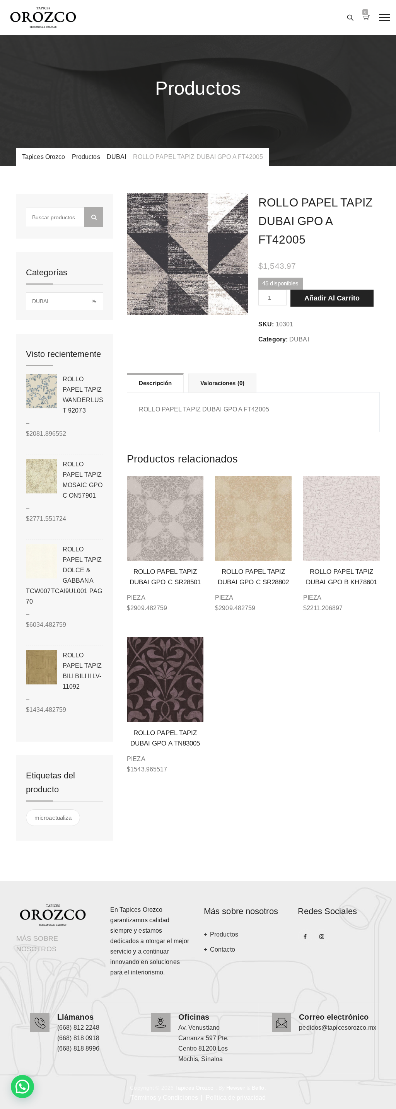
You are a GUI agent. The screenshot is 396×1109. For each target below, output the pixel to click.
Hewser (235, 1088)
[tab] (155, 382)
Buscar (93, 217)
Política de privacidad (236, 1097)
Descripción (155, 383)
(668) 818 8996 (78, 1048)
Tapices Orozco (194, 1088)
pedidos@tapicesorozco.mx (337, 1027)
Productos (224, 934)
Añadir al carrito (332, 298)
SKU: (266, 324)
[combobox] (64, 301)
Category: (273, 339)
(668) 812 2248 (78, 1027)
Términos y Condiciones (164, 1097)
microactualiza (53, 817)
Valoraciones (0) (222, 383)
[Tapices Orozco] (43, 17)
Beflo (258, 1088)
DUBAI (299, 339)
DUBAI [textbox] (63, 301)
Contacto (222, 949)
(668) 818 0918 (78, 1038)
